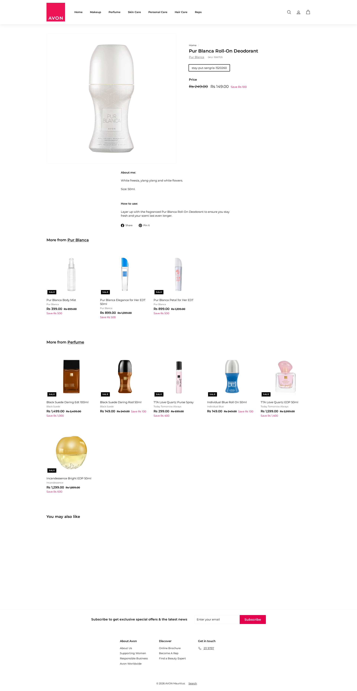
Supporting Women (133, 653)
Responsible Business (134, 658)
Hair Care (181, 12)
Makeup (95, 12)
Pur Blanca (196, 57)
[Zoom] (111, 98)
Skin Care (134, 12)
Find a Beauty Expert (172, 658)
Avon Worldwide (130, 663)
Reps (198, 12)
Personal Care (157, 12)
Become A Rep (168, 653)
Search (193, 683)
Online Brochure (170, 648)
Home (78, 12)
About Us (126, 648)
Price (193, 80)
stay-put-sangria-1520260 (209, 68)
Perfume (114, 12)
